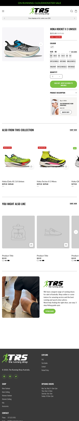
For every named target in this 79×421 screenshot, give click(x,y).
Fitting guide (50, 311)
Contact (44, 366)
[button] (71, 11)
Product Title (7, 256)
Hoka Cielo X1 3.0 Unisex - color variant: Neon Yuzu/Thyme (3, 186)
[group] (39, 18)
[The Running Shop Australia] (39, 11)
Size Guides (45, 363)
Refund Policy (45, 370)
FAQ (43, 359)
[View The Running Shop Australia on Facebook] (10, 376)
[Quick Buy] (31, 167)
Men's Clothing (6, 392)
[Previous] (4, 18)
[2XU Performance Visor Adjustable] (55, 107)
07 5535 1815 (12, 417)
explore (45, 355)
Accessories (5, 406)
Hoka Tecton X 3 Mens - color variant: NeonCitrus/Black (38, 186)
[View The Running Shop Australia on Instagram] (4, 376)
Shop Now (73, 130)
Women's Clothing (7, 399)
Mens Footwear (6, 388)
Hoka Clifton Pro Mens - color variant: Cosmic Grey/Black (72, 186)
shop (4, 384)
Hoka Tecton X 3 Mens (46, 182)
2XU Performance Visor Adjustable (66, 104)
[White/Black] (52, 47)
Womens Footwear (7, 395)
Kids (3, 402)
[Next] (74, 18)
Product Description (57, 93)
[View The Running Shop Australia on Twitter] (16, 376)
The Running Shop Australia (19, 370)
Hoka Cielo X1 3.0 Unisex (13, 182)
